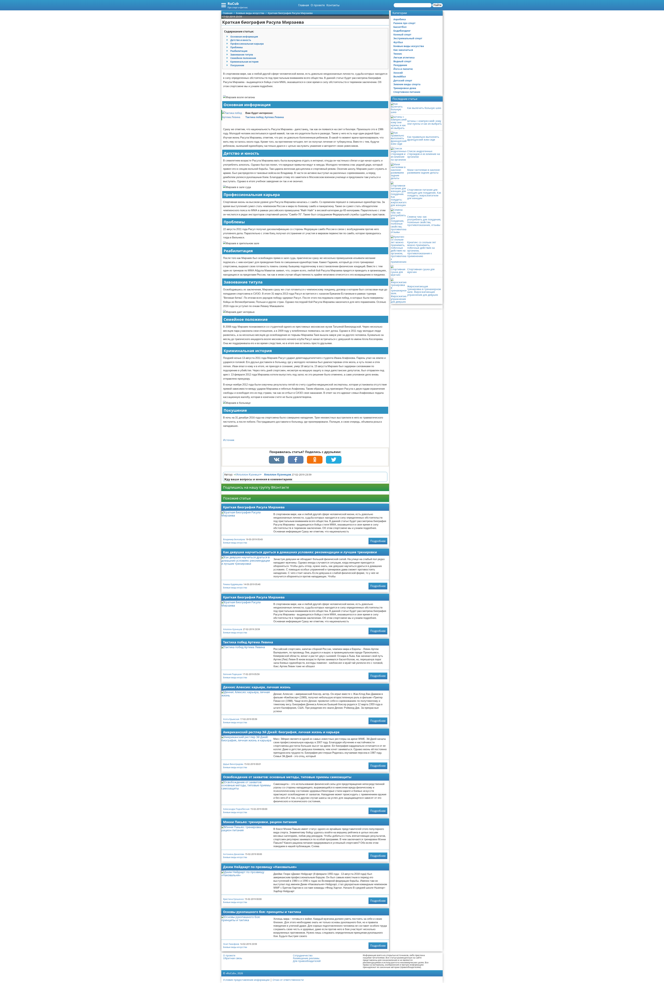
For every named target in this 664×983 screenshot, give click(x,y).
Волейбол (399, 76)
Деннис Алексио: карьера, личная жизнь (256, 687)
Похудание (400, 65)
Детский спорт (402, 80)
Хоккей (398, 72)
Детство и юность (240, 40)
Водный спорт (402, 61)
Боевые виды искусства (235, 542)
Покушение (237, 65)
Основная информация (244, 36)
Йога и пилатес (403, 69)
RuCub (233, 3)
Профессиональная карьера (247, 43)
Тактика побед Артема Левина (264, 117)
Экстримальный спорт (407, 38)
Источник (228, 440)
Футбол (398, 42)
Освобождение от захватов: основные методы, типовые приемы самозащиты (287, 777)
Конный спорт (402, 34)
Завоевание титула (241, 54)
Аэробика (399, 19)
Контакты (332, 5)
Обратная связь (232, 958)
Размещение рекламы (306, 958)
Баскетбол (400, 27)
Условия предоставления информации (246, 979)
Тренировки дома (404, 88)
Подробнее (378, 541)
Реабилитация (238, 51)
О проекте (318, 5)
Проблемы (236, 47)
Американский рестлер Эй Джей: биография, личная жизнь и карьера (281, 732)
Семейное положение (243, 58)
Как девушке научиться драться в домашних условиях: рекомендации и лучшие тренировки (300, 552)
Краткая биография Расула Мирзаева (254, 507)
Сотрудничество (302, 955)
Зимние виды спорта (406, 84)
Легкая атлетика (403, 57)
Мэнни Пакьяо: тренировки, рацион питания (260, 822)
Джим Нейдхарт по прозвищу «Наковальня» (260, 867)
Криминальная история (244, 61)
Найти (437, 5)
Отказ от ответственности (288, 979)
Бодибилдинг (402, 30)
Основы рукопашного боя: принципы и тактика (262, 912)
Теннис (397, 53)
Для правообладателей (307, 961)
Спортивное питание (406, 92)
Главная (303, 5)
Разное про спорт (404, 23)
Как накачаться (403, 50)
